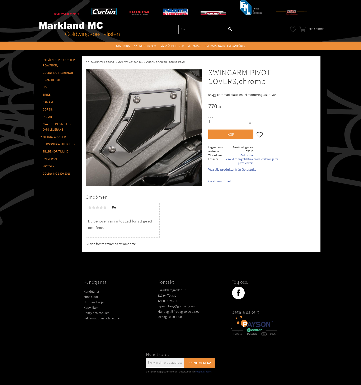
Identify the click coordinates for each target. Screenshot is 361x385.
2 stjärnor (93, 207)
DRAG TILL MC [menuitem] (52, 80)
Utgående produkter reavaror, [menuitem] (59, 62)
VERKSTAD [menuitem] (194, 46)
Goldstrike (246, 155)
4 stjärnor (101, 207)
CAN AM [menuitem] (48, 102)
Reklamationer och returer (102, 318)
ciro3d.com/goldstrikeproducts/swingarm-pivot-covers (252, 161)
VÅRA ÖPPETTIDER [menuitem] (172, 46)
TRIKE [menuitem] (47, 95)
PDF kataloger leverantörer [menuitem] (225, 46)
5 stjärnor (105, 207)
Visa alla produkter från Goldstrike (232, 170)
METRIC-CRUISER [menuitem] (54, 137)
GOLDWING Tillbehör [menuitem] (58, 73)
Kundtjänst (91, 292)
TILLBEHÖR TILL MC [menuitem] (56, 152)
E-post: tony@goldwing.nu (176, 306)
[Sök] (230, 29)
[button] (293, 29)
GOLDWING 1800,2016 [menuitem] (56, 174)
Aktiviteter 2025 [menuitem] (145, 46)
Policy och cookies (96, 313)
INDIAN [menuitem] (47, 117)
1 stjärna (90, 207)
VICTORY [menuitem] (48, 166)
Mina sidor (91, 297)
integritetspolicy (203, 371)
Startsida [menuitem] (123, 46)
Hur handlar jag (94, 302)
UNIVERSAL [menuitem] (50, 159)
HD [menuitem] (45, 87)
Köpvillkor (91, 308)
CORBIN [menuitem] (48, 110)
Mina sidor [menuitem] (316, 29)
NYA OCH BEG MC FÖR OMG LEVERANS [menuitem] (57, 127)
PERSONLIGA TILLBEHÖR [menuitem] (59, 144)
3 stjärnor (97, 207)
